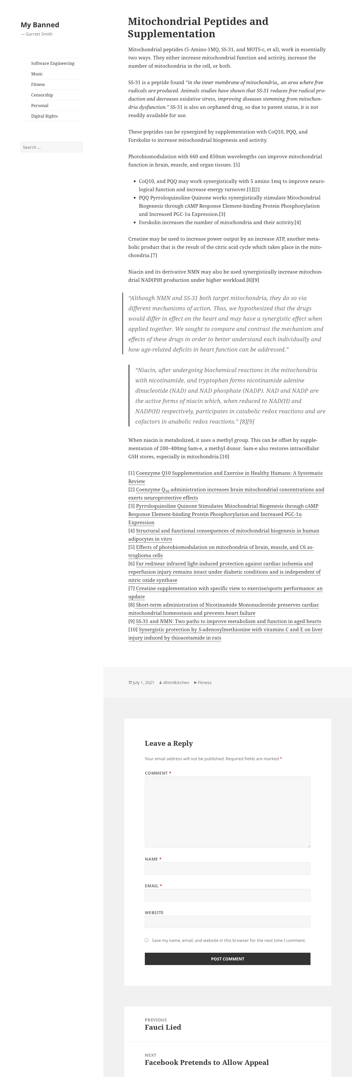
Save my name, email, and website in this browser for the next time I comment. (229, 940)
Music (37, 74)
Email (153, 886)
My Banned (40, 24)
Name (153, 859)
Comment (158, 773)
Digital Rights (44, 116)
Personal (39, 105)
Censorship (42, 95)
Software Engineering (52, 63)
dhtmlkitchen (176, 682)
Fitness (38, 84)
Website (154, 912)
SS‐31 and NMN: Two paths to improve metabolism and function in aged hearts (228, 621)
